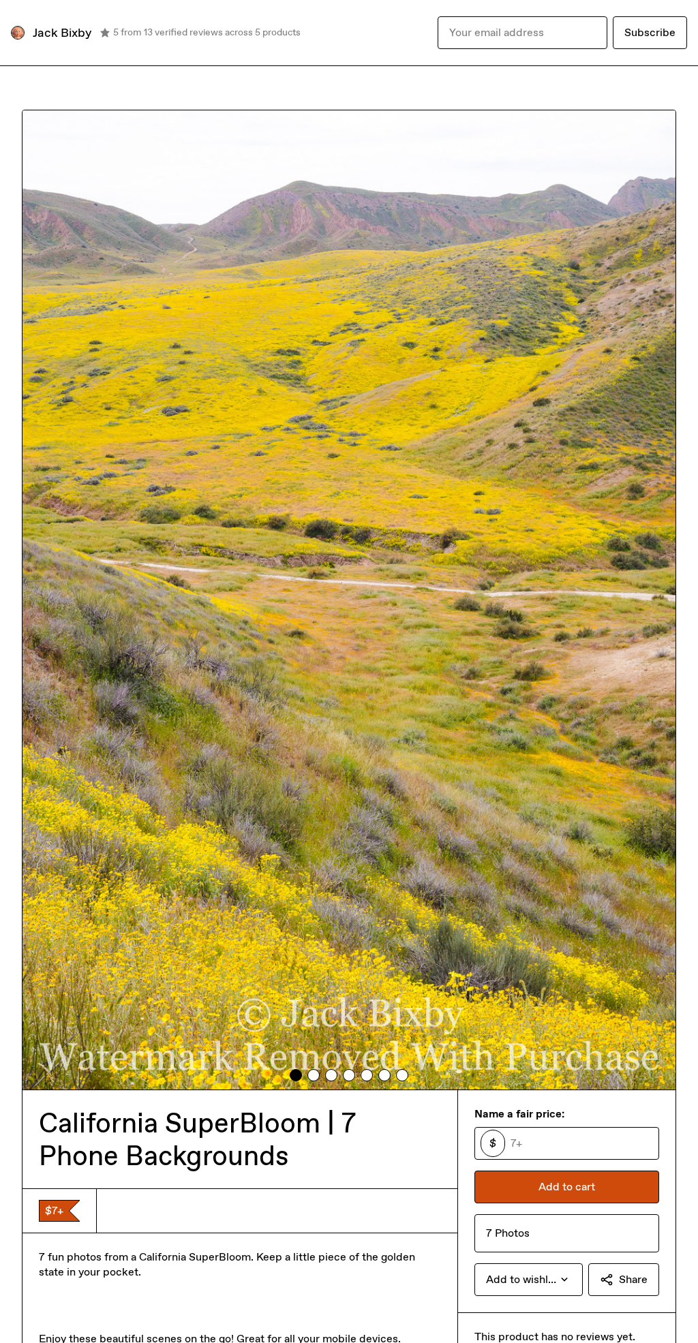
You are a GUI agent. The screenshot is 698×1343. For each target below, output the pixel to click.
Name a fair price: (519, 1113)
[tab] (296, 1075)
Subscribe (650, 32)
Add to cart (566, 1186)
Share (633, 1279)
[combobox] (528, 1279)
